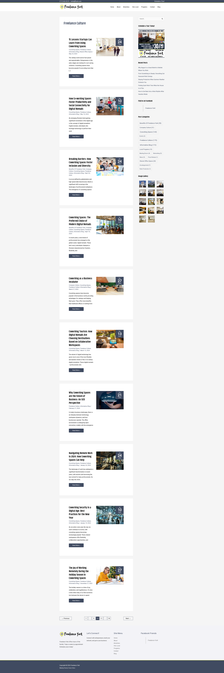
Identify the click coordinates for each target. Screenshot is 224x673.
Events (142, 136)
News (142, 157)
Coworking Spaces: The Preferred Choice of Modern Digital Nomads (80, 220)
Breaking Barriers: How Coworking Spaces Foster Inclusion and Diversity (81, 162)
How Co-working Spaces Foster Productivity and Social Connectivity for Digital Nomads (80, 104)
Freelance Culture (85, 49)
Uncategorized (145, 165)
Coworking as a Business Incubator (80, 280)
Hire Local (117, 646)
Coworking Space (74, 49)
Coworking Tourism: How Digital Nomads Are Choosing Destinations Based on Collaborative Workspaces (80, 338)
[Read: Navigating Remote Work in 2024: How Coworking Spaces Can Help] (110, 460)
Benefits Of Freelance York (77, 169)
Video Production (145, 169)
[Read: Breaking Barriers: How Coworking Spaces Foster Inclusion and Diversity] (110, 166)
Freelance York (150, 108)
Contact (116, 651)
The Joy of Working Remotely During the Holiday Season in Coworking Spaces (79, 573)
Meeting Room (145, 153)
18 (109, 618)
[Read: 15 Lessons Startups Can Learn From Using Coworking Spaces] (110, 47)
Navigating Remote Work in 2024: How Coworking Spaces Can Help (80, 456)
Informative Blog (74, 52)
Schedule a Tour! (159, 1)
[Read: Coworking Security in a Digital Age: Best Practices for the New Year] (110, 515)
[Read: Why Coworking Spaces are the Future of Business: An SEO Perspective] (110, 400)
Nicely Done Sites (69, 668)
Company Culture (74, 285)
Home (115, 638)
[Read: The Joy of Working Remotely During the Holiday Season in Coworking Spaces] (110, 575)
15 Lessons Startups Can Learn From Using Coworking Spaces (80, 43)
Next (128, 618)
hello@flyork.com (76, 1)
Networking (157, 153)
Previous (65, 618)
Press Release (153, 157)
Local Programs (146, 149)
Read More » (76, 75)
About (115, 640)
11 (101, 618)
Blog (115, 653)
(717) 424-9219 (64, 1)
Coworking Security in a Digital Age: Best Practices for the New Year (80, 512)
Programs (117, 648)
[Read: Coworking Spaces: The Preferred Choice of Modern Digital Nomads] (110, 225)
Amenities (117, 643)
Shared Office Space (86, 52)
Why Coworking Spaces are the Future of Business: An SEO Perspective (79, 398)
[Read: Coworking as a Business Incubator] (110, 286)
